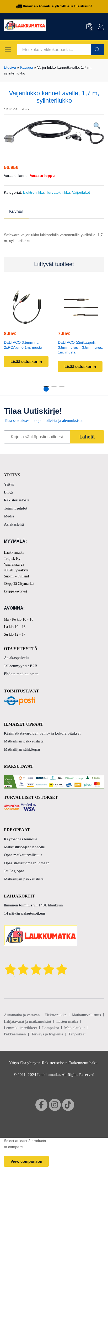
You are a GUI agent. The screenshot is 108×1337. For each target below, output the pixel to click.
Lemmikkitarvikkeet (20, 1028)
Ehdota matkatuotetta (21, 674)
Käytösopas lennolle (20, 839)
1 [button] (46, 389)
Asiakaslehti (14, 524)
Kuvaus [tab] (16, 211)
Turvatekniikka (58, 192)
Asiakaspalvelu (16, 658)
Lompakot (50, 1028)
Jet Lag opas (14, 871)
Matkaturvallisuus (86, 1015)
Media (9, 516)
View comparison (26, 1161)
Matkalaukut (74, 1028)
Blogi (8, 492)
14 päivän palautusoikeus (25, 913)
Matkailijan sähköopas (22, 749)
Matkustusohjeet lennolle (24, 847)
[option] (54, 132)
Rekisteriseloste (16, 500)
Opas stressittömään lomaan (27, 863)
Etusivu (10, 67)
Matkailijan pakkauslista (24, 741)
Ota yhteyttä (30, 1063)
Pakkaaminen (15, 1034)
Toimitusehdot (15, 508)
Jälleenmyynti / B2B (20, 666)
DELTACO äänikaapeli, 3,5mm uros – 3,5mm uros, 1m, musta (80, 347)
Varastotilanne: (16, 175)
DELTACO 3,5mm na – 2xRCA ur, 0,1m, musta (23, 344)
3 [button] (61, 389)
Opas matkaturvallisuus (23, 855)
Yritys (9, 484)
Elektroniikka (33, 192)
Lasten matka (67, 1021)
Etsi (97, 49)
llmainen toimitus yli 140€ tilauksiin (33, 905)
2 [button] (54, 389)
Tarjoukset (76, 1034)
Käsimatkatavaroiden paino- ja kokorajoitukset (42, 733)
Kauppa (26, 67)
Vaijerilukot (81, 192)
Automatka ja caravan (22, 1015)
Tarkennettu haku (83, 1063)
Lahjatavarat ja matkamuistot (27, 1021)
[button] (26, 321)
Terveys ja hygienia (47, 1034)
